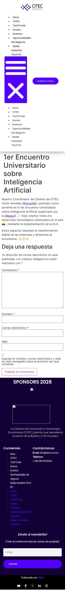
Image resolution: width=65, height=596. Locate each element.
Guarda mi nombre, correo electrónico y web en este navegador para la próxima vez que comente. (31, 361)
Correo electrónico (15, 327)
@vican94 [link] (29, 203)
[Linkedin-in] (39, 585)
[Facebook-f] (25, 585)
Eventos (17, 34)
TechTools (19, 25)
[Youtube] (18, 585)
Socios (17, 29)
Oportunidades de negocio (21, 40)
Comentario (10, 270)
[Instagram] (46, 585)
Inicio (16, 17)
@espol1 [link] (10, 215)
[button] (16, 79)
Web (4, 341)
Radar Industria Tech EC (16, 50)
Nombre (8, 314)
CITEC (16, 21)
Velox (41, 577)
